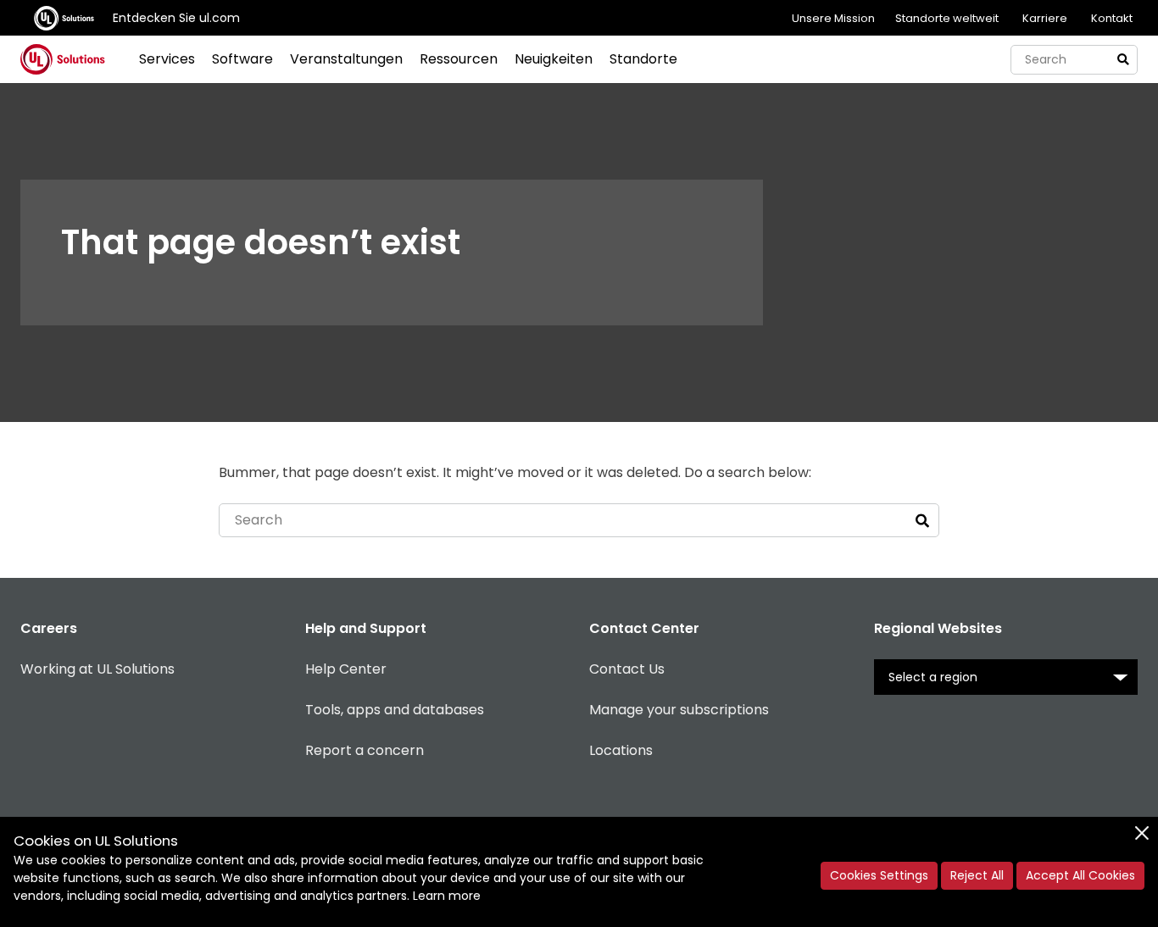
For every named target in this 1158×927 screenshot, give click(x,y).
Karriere (1044, 18)
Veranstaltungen (346, 59)
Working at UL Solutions (97, 669)
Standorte (643, 59)
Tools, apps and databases (394, 709)
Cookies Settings (879, 875)
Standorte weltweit (947, 18)
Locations (621, 750)
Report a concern (364, 750)
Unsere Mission (833, 18)
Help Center (346, 669)
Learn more (447, 895)
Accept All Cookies (1080, 875)
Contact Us (627, 669)
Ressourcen (459, 59)
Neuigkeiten (554, 59)
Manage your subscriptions (679, 709)
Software (242, 59)
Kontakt (1112, 18)
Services (167, 59)
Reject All (977, 875)
